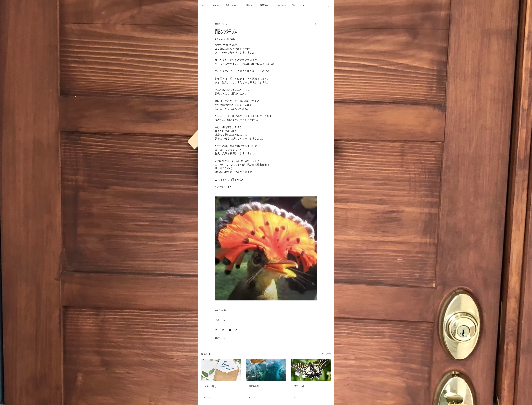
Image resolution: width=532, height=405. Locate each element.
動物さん (250, 5)
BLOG (204, 5)
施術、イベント (233, 5)
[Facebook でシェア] (216, 329)
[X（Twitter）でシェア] (223, 329)
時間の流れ (255, 386)
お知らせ (216, 5)
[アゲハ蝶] (311, 370)
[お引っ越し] (221, 370)
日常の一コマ (298, 5)
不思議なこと (266, 5)
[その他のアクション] (315, 24)
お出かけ (282, 5)
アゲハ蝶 (299, 386)
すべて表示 (326, 354)
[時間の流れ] (266, 370)
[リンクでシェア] (236, 329)
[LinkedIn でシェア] (229, 329)
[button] (327, 5)
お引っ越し (210, 386)
